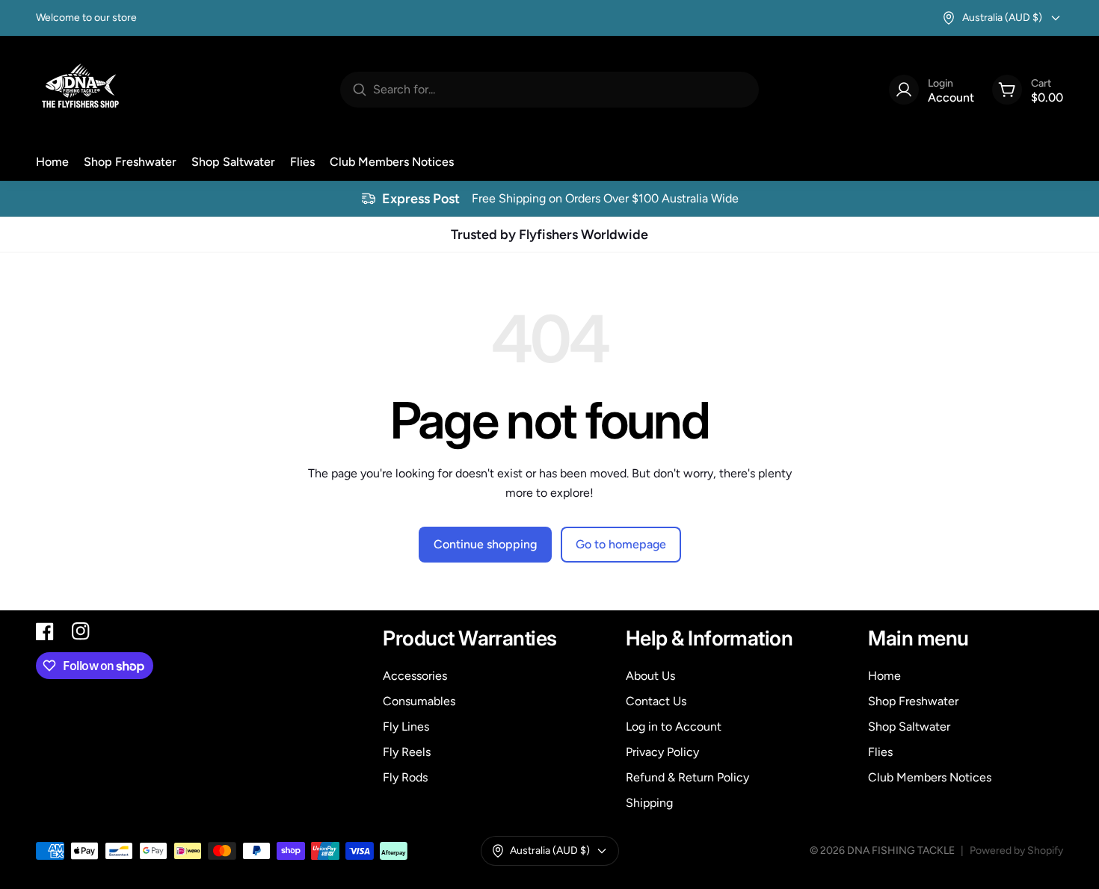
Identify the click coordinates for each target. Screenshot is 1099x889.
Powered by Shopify (1016, 850)
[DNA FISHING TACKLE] (81, 89)
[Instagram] (81, 631)
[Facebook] (45, 631)
